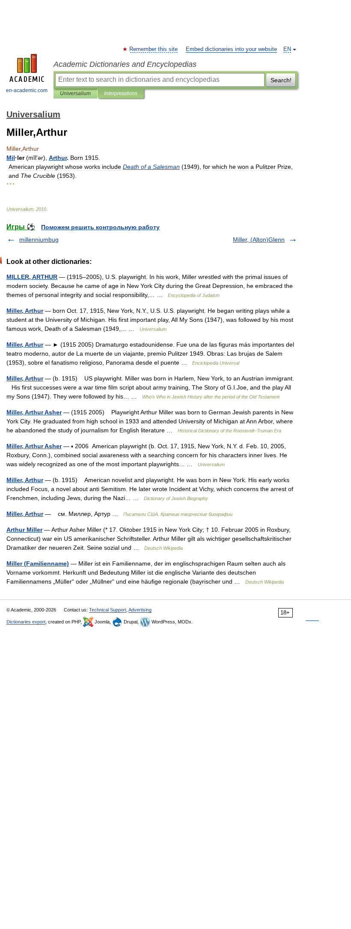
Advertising (140, 609)
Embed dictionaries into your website (231, 49)
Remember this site (154, 49)
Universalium (75, 93)
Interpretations (120, 93)
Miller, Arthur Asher (34, 412)
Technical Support (107, 609)
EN (287, 49)
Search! (281, 80)
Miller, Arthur (24, 310)
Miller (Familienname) (37, 563)
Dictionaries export (25, 621)
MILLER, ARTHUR (31, 276)
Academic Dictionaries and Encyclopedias (125, 64)
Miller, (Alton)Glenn (259, 239)
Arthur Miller (24, 529)
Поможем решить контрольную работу (100, 227)
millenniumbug (39, 239)
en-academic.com (27, 90)
